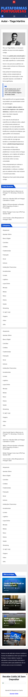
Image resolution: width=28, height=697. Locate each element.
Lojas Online (6, 283)
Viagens (5, 316)
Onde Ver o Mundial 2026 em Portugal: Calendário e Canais (13, 603)
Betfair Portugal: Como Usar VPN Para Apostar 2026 (13, 638)
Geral (4, 259)
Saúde (5, 304)
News (4, 296)
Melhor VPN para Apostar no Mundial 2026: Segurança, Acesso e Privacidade (13, 206)
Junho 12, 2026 (9, 588)
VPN (4, 324)
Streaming (6, 308)
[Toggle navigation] (14, 16)
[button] (25, 16)
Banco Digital (6, 238)
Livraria (5, 275)
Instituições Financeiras (9, 267)
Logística (5, 279)
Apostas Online (7, 234)
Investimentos (7, 271)
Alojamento (6, 230)
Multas (5, 291)
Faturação (6, 255)
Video (4, 320)
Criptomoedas (7, 250)
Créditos (5, 246)
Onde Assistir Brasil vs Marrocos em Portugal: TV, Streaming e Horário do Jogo (13, 193)
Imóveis (5, 263)
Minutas (5, 287)
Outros (5, 300)
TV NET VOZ (6, 312)
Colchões (5, 242)
